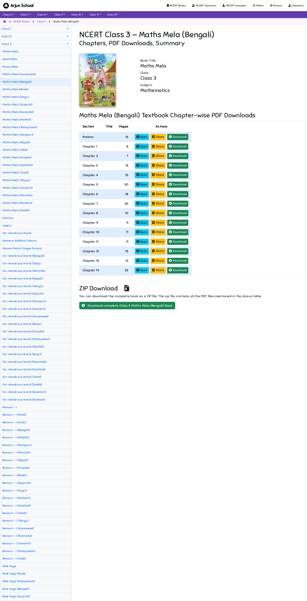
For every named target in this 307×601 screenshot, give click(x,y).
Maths (259, 5)
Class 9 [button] (58, 14)
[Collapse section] (67, 44)
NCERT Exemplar (236, 5)
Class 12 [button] (112, 14)
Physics (277, 5)
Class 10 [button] (76, 14)
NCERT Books (177, 5)
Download (179, 137)
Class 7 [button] (24, 14)
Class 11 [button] (94, 14)
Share (160, 137)
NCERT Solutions (205, 5)
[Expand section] (67, 29)
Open (143, 137)
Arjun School (22, 5)
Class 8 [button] (41, 14)
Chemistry (297, 5)
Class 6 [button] (7, 14)
